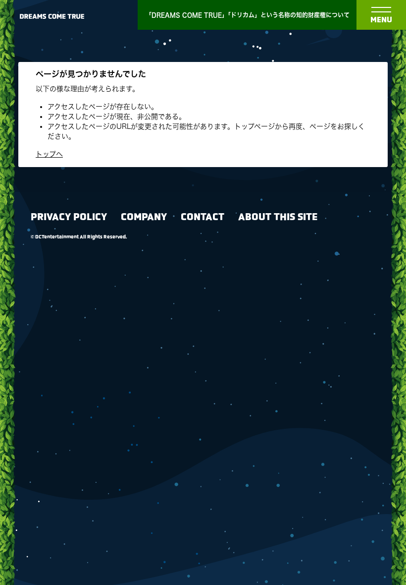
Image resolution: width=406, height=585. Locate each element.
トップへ (49, 154)
